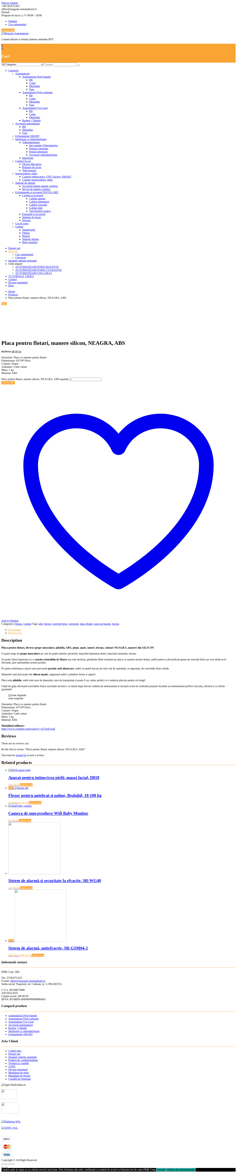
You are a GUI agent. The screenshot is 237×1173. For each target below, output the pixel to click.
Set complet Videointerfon (43, 145)
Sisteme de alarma (25, 182)
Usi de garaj (21, 223)
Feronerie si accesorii (33, 214)
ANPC (12, 1066)
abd (41, 623)
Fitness (26, 232)
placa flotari (86, 623)
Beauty (26, 236)
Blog (11, 285)
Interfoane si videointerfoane (30, 139)
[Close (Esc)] (2, 1164)
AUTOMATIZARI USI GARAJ (33, 273)
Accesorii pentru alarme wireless (40, 186)
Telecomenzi (29, 170)
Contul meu (8, 30)
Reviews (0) (15, 632)
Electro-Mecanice (31, 164)
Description (14, 629)
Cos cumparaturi (17, 24)
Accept (161, 1169)
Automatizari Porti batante (36, 76)
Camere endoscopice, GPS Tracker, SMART (46, 176)
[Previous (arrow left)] (2, 1167)
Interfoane (27, 157)
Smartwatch (28, 229)
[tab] (122, 629)
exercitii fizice (60, 623)
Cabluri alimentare (39, 201)
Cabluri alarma (37, 198)
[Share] (6, 1164)
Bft (31, 79)
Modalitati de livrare (19, 1075)
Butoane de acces (31, 167)
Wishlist (12, 21)
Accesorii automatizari (27, 123)
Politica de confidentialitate (180, 1169)
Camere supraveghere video (37, 179)
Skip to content (9, 2)
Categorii (13, 70)
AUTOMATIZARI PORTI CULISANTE (38, 270)
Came (32, 83)
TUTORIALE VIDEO (21, 276)
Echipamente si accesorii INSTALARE (36, 192)
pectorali (73, 623)
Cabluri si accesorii (32, 195)
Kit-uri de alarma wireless (36, 189)
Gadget (19, 226)
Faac (31, 89)
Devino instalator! (18, 282)
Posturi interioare (38, 151)
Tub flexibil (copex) (40, 211)
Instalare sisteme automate (22, 260)
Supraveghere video (26, 173)
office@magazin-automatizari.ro (27, 980)
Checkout (20, 257)
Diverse (26, 220)
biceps (47, 623)
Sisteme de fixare (31, 217)
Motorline (34, 86)
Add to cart (8, 382)
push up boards (102, 623)
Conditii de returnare (19, 1078)
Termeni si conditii (18, 1063)
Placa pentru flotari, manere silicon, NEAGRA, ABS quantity (35, 379)
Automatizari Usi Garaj (35, 108)
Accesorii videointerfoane (43, 154)
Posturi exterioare (38, 148)
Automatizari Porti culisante (37, 92)
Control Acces (23, 161)
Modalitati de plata (18, 1072)
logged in (21, 755)
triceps (115, 623)
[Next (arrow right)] (6, 1167)
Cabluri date (36, 207)
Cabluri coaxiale (38, 204)
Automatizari (22, 73)
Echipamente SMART (27, 136)
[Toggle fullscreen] (9, 1164)
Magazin (13, 251)
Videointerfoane (31, 142)
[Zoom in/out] (13, 1164)
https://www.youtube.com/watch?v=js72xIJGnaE (28, 728)
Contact (12, 279)
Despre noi (14, 248)
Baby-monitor (29, 242)
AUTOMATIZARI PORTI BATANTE (37, 266)
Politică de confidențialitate (23, 1060)
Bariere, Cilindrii (31, 120)
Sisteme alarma (30, 239)
